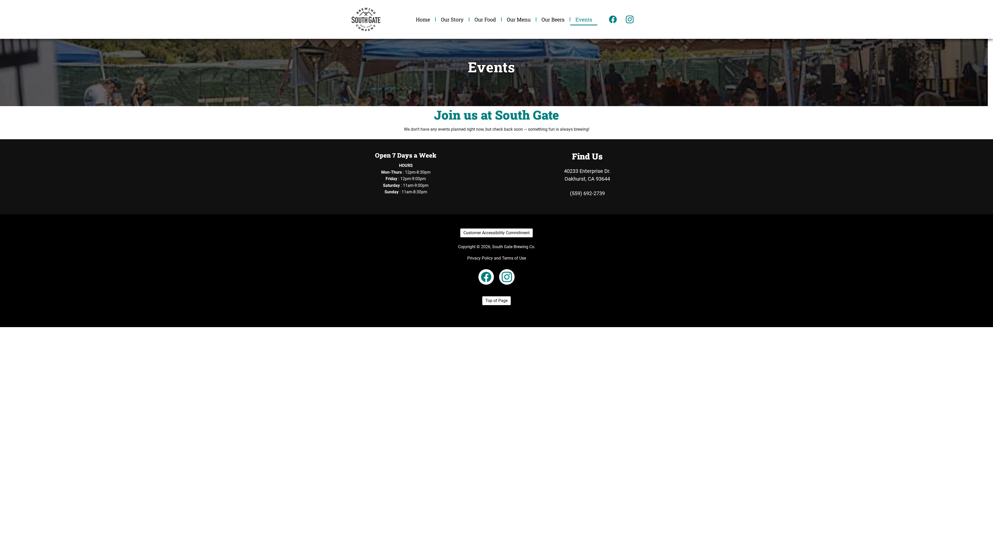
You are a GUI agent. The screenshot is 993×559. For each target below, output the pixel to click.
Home (423, 19)
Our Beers (553, 19)
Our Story (452, 19)
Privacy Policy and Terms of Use (496, 258)
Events (583, 19)
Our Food (485, 19)
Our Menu (519, 19)
